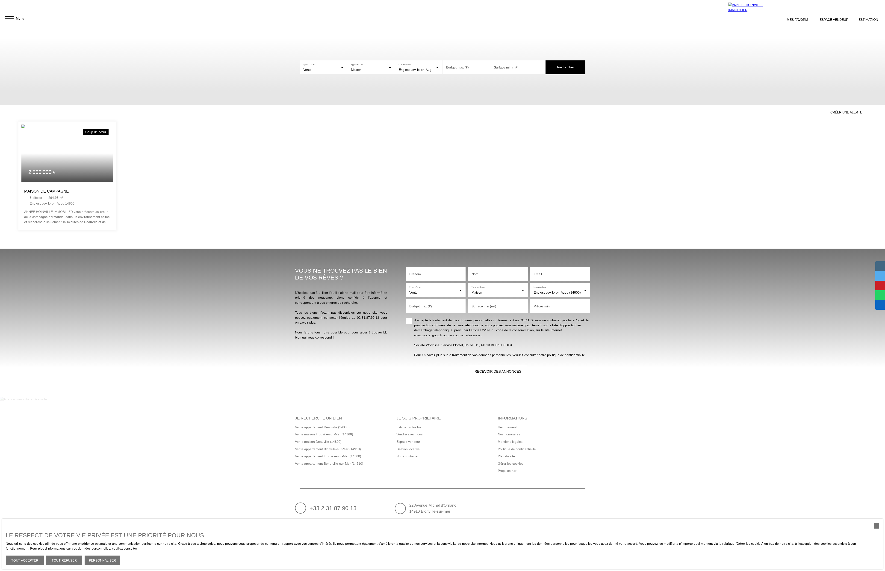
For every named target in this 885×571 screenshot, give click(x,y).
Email (538, 274)
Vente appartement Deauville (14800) (322, 427)
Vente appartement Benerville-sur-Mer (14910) (329, 463)
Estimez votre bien (409, 427)
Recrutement (507, 427)
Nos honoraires (509, 434)
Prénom (415, 274)
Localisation (404, 64)
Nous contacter (407, 456)
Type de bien (357, 64)
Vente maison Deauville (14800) (318, 441)
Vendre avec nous (409, 434)
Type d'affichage (26, 111)
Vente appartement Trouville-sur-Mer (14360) (328, 456)
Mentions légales (510, 441)
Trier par (63, 111)
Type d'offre (309, 64)
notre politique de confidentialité (161, 548)
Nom (475, 274)
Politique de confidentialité (517, 449)
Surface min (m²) (506, 67)
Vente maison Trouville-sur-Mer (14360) (324, 434)
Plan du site (506, 456)
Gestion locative (408, 449)
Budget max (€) (457, 67)
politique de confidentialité (566, 355)
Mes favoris (797, 19)
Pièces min (542, 306)
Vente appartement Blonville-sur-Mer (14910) (328, 449)
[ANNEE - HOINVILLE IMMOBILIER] (751, 18)
